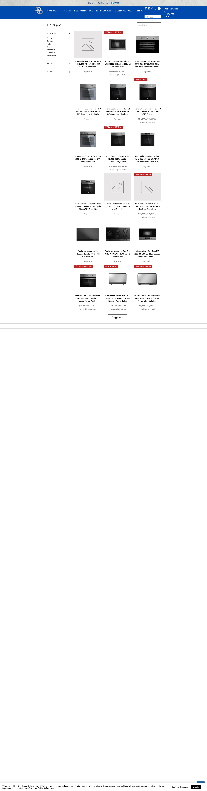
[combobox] (149, 24)
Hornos (50, 47)
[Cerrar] (204, 787)
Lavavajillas (51, 49)
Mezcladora (51, 55)
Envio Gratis (122, 75)
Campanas (51, 52)
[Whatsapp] (145, 8)
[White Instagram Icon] (148, 8)
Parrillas (50, 41)
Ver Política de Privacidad (44, 788)
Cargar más (118, 317)
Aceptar (196, 787)
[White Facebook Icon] (151, 8)
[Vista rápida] (88, 44)
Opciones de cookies (180, 787)
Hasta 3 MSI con (103, 3)
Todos (49, 38)
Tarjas (49, 44)
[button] (157, 8)
